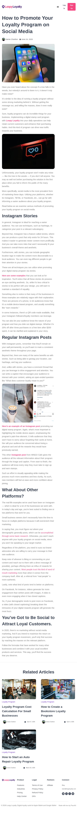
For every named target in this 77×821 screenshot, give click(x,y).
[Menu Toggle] (58, 7)
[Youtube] (73, 793)
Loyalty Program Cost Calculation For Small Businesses (16, 711)
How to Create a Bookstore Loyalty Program (53, 711)
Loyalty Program (8, 702)
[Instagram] (66, 793)
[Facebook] (63, 793)
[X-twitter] (69, 793)
